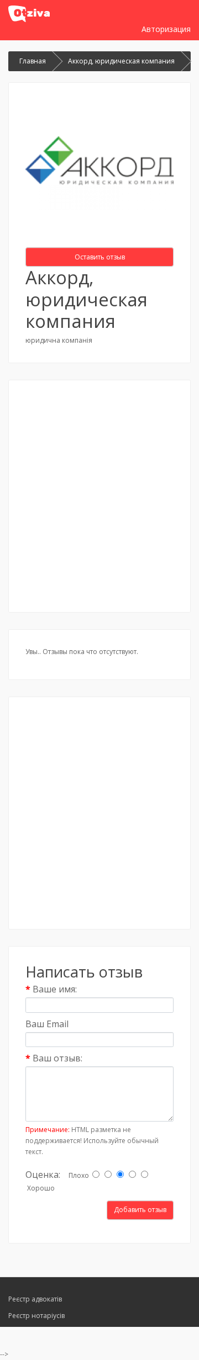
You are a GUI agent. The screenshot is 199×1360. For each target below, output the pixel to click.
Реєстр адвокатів (35, 1299)
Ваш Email (47, 1023)
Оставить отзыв (100, 257)
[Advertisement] (99, 496)
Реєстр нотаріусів (36, 1315)
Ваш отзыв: (57, 1058)
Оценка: (42, 1174)
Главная (32, 61)
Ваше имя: (55, 989)
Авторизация (166, 29)
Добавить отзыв (140, 1209)
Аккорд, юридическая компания (121, 61)
